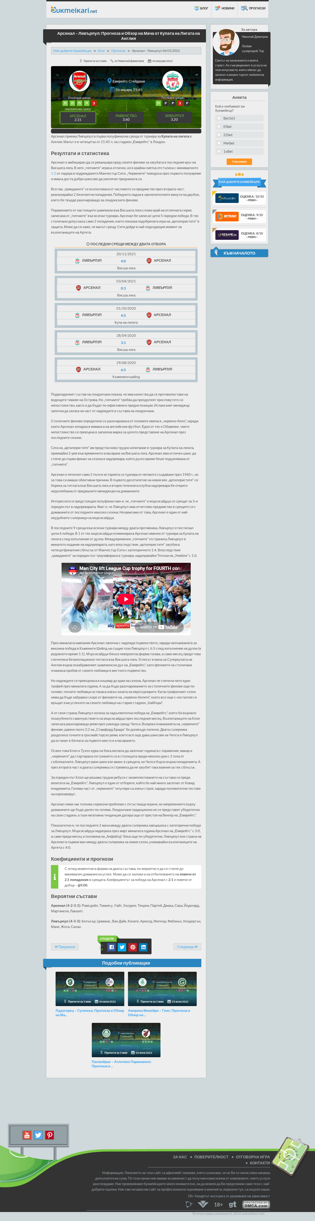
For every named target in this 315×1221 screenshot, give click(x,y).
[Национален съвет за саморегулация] (190, 1204)
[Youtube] (27, 1135)
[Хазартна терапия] (232, 1204)
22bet (228, 135)
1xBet (228, 151)
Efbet (227, 126)
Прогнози (256, 8)
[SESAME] (227, 234)
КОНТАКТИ (260, 1163)
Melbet (229, 143)
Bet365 (229, 118)
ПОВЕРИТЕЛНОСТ (211, 1157)
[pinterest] (49, 1135)
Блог (203, 8)
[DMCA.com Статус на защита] (253, 1204)
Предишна (66, 947)
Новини (227, 8)
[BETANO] (227, 216)
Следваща (186, 947)
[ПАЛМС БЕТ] (227, 198)
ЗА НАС (180, 1157)
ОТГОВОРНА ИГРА (253, 1157)
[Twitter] (38, 1135)
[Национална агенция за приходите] (203, 1204)
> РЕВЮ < (252, 200)
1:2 (53, 173)
